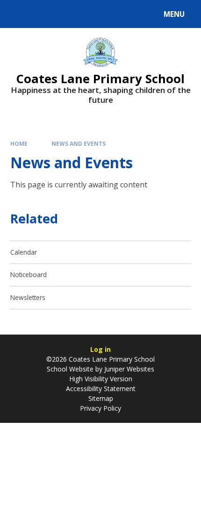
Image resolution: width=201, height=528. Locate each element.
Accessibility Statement (101, 388)
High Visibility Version (100, 378)
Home (19, 143)
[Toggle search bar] (18, 14)
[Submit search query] (117, 12)
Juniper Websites (129, 368)
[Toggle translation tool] (42, 14)
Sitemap (100, 398)
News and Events (78, 143)
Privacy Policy (100, 408)
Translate (80, 15)
